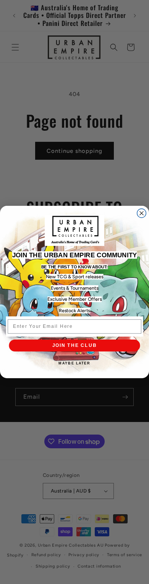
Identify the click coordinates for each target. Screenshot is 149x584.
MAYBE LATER (74, 363)
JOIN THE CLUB (74, 345)
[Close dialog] (141, 213)
